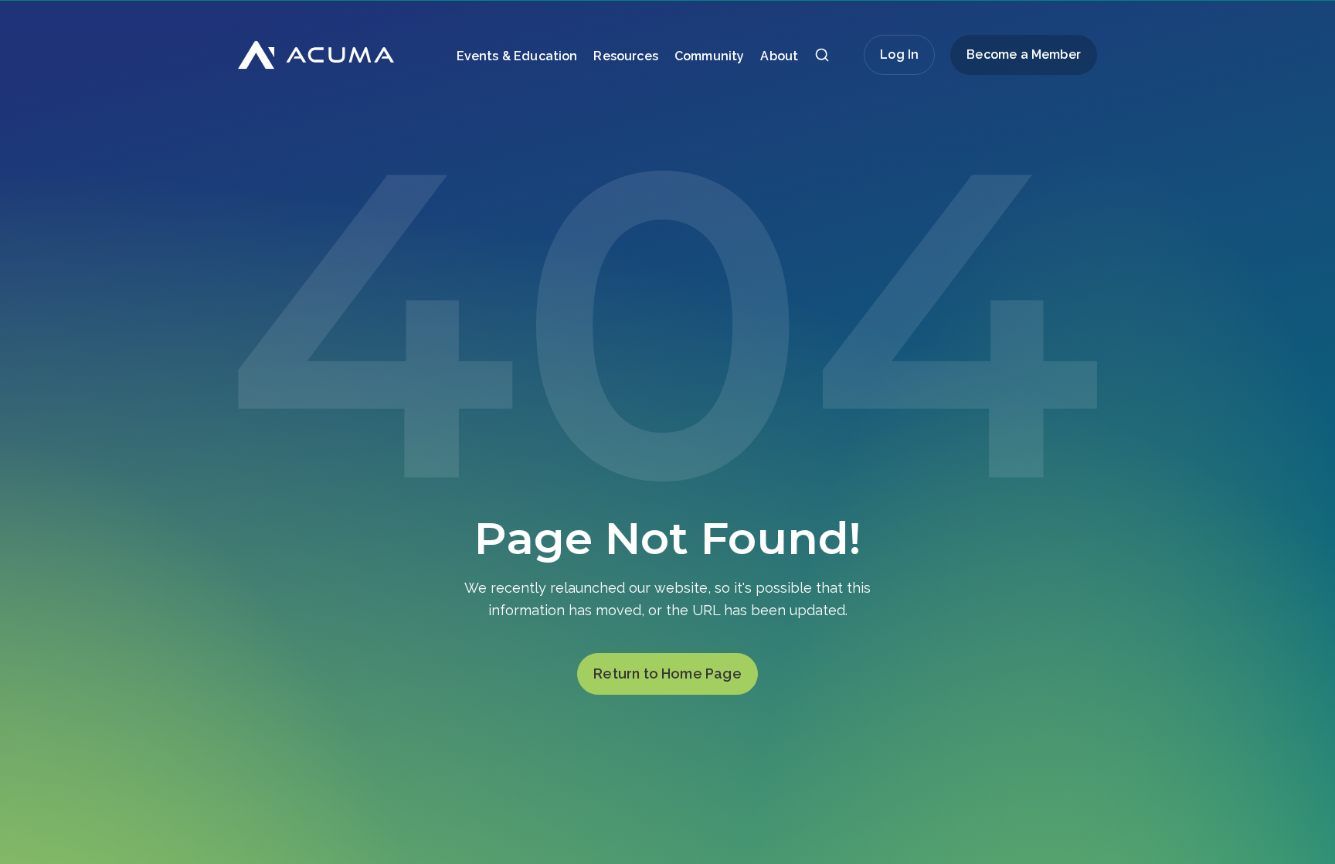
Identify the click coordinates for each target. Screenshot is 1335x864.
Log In (899, 54)
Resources (625, 56)
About (779, 56)
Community (709, 56)
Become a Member (1023, 54)
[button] (822, 59)
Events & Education (517, 56)
